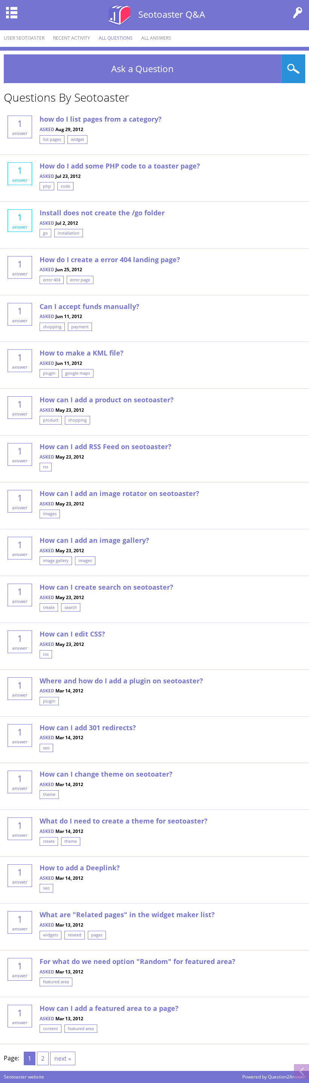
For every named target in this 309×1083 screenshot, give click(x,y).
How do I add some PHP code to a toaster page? (120, 165)
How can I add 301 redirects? (88, 727)
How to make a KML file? (82, 352)
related (74, 935)
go (45, 233)
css (46, 654)
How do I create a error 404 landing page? (110, 259)
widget (77, 139)
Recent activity (71, 38)
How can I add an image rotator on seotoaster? (119, 493)
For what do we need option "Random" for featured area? (138, 961)
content (50, 1028)
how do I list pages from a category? (101, 119)
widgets (50, 935)
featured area (56, 981)
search (70, 607)
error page (80, 280)
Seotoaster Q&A (171, 14)
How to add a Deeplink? (80, 867)
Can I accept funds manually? (89, 306)
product (50, 420)
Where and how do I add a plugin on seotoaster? (121, 680)
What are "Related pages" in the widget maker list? (127, 914)
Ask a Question (142, 68)
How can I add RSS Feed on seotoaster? (105, 446)
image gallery (56, 560)
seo (46, 748)
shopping (52, 326)
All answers (156, 38)
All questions (116, 38)
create (49, 607)
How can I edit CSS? (72, 633)
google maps (77, 373)
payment (80, 326)
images (50, 513)
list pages (52, 139)
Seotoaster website (24, 1077)
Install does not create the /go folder (102, 212)
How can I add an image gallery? (94, 540)
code (65, 186)
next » (62, 1058)
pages (96, 935)
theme (49, 794)
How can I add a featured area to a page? (109, 1008)
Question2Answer (286, 1077)
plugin (49, 373)
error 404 (51, 280)
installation (69, 233)
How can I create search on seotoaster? (106, 587)
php (47, 186)
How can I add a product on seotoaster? (107, 399)
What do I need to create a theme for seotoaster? (124, 820)
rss (45, 467)
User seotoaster (24, 38)
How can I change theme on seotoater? (106, 774)
